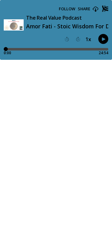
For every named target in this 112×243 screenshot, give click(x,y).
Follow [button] (67, 9)
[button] (95, 9)
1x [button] (88, 39)
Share (84, 9)
